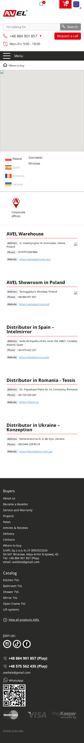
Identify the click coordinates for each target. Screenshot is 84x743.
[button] (59, 101)
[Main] (5, 65)
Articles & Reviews (15, 528)
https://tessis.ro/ (29, 402)
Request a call (67, 36)
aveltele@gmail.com (16, 672)
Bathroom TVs (12, 586)
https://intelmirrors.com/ (34, 357)
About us (9, 498)
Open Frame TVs (14, 604)
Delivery (8, 534)
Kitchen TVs (11, 580)
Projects (8, 516)
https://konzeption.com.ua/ (36, 451)
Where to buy (12, 545)
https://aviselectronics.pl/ (34, 304)
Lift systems (11, 609)
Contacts (9, 539)
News (7, 522)
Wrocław (34, 163)
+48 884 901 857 (24, 36)
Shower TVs (11, 592)
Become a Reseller (15, 504)
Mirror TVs (10, 598)
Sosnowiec (36, 157)
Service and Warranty (17, 510)
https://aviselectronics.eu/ (35, 259)
